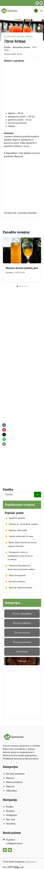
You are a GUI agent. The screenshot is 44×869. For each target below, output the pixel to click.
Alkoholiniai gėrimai (14, 36)
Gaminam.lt (31, 861)
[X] (4, 434)
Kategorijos (11, 815)
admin (10, 272)
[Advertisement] (22, 88)
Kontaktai (11, 823)
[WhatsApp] (4, 439)
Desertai (10, 786)
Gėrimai (29, 36)
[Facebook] (37, 3)
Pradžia (7, 47)
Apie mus (10, 819)
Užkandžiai (11, 790)
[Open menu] (41, 10)
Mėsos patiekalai (14, 782)
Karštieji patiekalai (15, 773)
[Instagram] (41, 3)
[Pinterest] (4, 430)
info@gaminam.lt (14, 843)
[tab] (17, 286)
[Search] (37, 494)
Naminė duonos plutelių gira (22, 267)
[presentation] (22, 250)
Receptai (10, 811)
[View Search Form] (36, 11)
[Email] (4, 444)
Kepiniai (10, 778)
